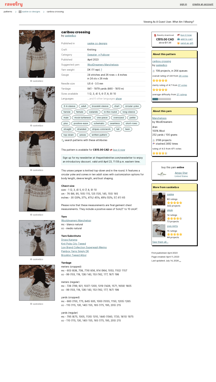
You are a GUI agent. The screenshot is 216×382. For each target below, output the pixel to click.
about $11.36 (165, 42)
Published (66, 59)
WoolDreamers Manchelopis (103, 64)
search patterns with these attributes (85, 140)
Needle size (68, 83)
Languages (67, 98)
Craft (64, 49)
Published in (68, 43)
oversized (118, 117)
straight (67, 129)
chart (116, 106)
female (79, 112)
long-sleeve (129, 112)
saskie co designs (30, 11)
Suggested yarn (70, 64)
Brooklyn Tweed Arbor (74, 255)
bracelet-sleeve (100, 106)
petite (133, 117)
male (66, 117)
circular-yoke (132, 106)
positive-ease (81, 123)
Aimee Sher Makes (181, 173)
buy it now (119, 149)
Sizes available (69, 93)
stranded (81, 129)
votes (183, 76)
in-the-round (110, 112)
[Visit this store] (162, 174)
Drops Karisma (69, 239)
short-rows (131, 123)
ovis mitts (172, 226)
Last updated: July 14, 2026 (166, 260)
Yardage (66, 88)
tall (117, 129)
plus (66, 123)
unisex (82, 135)
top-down (69, 135)
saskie (170, 194)
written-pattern (99, 135)
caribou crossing (161, 61)
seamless (115, 123)
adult (83, 106)
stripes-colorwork (101, 129)
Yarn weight (68, 69)
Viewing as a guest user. (168, 21)
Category (66, 54)
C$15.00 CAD (165, 39)
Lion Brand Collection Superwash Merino (84, 247)
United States (181, 176)
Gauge (65, 74)
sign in (183, 4)
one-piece (102, 117)
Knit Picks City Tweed (73, 243)
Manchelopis (159, 118)
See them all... (160, 241)
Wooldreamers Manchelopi (76, 220)
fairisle (67, 112)
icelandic (93, 112)
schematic (99, 123)
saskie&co (70, 35)
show (119, 98)
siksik (170, 210)
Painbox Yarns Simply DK (75, 251)
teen (127, 129)
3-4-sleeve (69, 106)
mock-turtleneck (82, 117)
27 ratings (182, 94)
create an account (202, 4)
